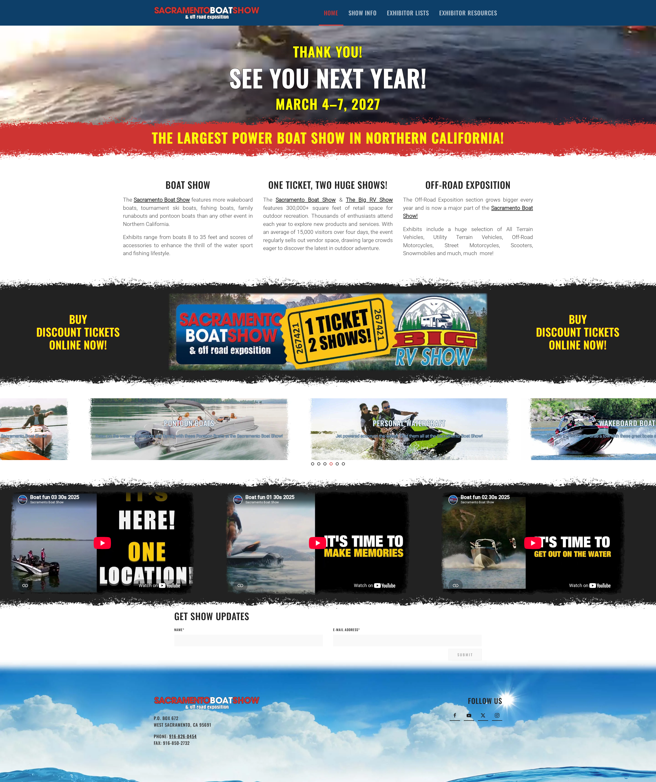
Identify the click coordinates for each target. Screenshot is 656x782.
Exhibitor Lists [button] (408, 12)
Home (331, 12)
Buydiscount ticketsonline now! (78, 332)
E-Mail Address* (346, 629)
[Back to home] (207, 13)
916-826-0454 (183, 736)
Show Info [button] (362, 12)
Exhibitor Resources (468, 12)
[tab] (312, 463)
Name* (179, 629)
